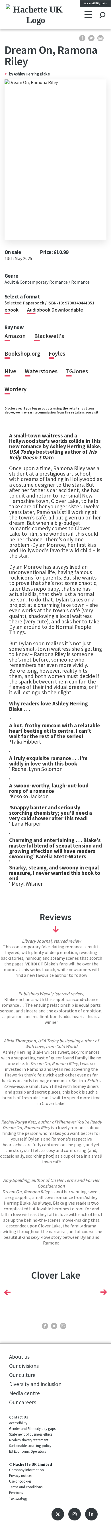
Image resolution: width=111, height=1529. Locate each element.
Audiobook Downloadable (55, 310)
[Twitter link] (58, 1514)
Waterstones (41, 371)
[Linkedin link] (91, 1514)
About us (19, 1356)
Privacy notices (20, 1475)
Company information (26, 1469)
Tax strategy (18, 1498)
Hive (10, 371)
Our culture (22, 1375)
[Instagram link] (74, 1514)
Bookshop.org (22, 353)
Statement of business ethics (30, 1434)
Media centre (24, 1393)
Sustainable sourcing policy (30, 1445)
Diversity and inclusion (35, 1384)
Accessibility (18, 1422)
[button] (7, 1292)
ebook (11, 310)
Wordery (15, 389)
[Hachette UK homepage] (24, 14)
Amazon (15, 336)
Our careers (22, 1402)
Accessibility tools (95, 3)
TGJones (77, 371)
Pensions (16, 1492)
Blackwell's (49, 336)
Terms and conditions (25, 1487)
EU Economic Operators (27, 1451)
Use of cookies (20, 1481)
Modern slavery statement (28, 1440)
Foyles (57, 353)
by (11, 74)
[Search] (102, 9)
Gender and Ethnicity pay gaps (32, 1428)
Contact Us (18, 1417)
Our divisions (24, 1365)
